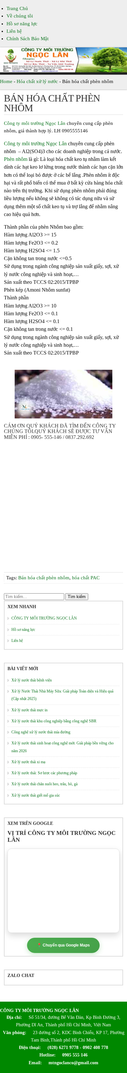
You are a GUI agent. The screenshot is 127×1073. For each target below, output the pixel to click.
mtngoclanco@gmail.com (70, 1062)
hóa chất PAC (86, 577)
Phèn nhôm (15, 159)
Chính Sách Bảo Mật (28, 38)
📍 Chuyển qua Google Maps (63, 945)
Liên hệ (14, 31)
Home (6, 81)
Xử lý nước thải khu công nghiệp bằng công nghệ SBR (53, 721)
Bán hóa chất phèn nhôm (52, 103)
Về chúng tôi (20, 15)
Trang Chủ (17, 8)
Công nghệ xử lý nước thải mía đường (40, 732)
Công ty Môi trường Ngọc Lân (39, 1010)
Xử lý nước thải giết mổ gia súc (35, 795)
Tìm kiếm (77, 596)
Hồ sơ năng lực (22, 23)
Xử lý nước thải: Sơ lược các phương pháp (44, 773)
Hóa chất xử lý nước (37, 81)
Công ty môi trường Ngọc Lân (34, 123)
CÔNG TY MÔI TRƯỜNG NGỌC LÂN (44, 618)
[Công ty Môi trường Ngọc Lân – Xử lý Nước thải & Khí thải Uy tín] (63, 70)
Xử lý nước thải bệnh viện (31, 680)
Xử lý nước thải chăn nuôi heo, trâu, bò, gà (44, 784)
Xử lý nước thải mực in (29, 710)
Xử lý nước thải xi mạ (28, 762)
